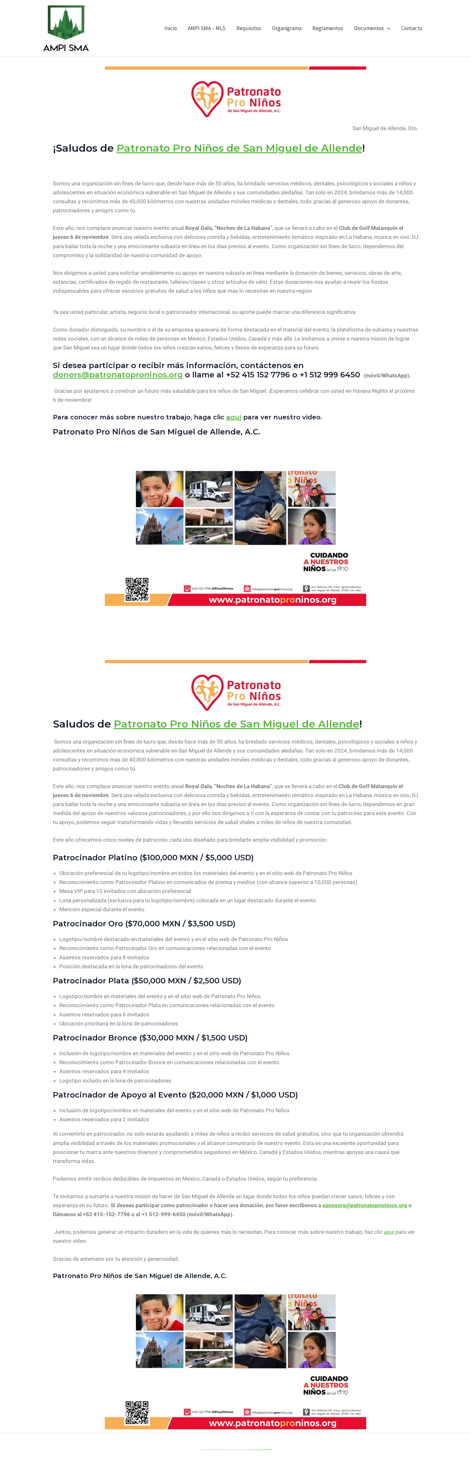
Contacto (411, 28)
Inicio (170, 28)
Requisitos (248, 28)
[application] (387, 28)
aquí (233, 417)
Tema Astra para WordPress (261, 1450)
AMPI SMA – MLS (207, 28)
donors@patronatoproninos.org (118, 374)
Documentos (369, 28)
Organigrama (287, 28)
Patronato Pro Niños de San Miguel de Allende (239, 148)
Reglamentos (327, 28)
